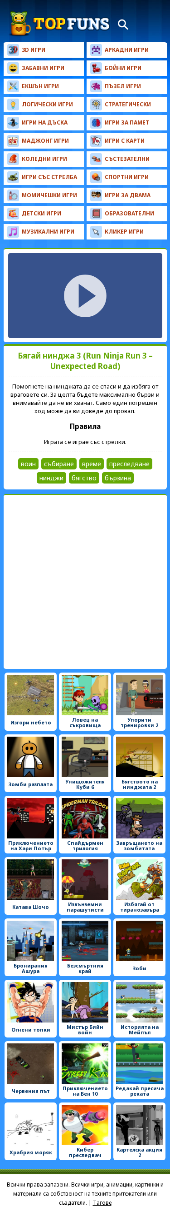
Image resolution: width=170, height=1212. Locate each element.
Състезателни (127, 159)
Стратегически (128, 104)
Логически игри (47, 104)
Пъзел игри (123, 86)
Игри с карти (125, 141)
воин (28, 463)
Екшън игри (40, 86)
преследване (129, 463)
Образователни (129, 213)
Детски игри (41, 213)
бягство (84, 478)
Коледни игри (44, 159)
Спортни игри (127, 177)
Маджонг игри (45, 141)
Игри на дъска (45, 122)
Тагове (102, 1203)
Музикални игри (48, 231)
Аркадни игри (127, 50)
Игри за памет (127, 122)
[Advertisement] (85, 582)
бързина (118, 478)
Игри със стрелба (49, 177)
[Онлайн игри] (60, 23)
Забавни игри (43, 68)
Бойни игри (123, 68)
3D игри (33, 50)
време (91, 463)
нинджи (51, 478)
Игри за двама (128, 195)
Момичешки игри (49, 195)
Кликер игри (124, 231)
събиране (59, 463)
